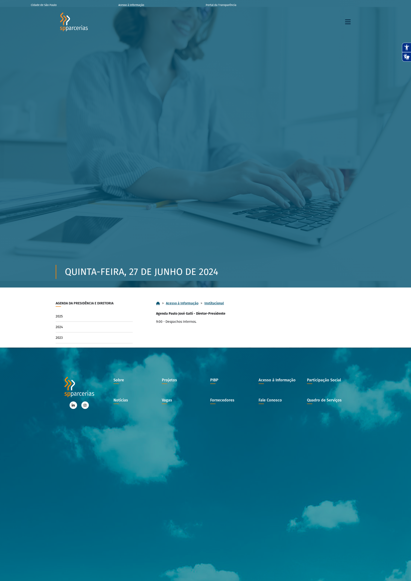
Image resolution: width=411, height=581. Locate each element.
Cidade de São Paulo (44, 5)
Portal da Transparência (221, 5)
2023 (59, 338)
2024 (59, 327)
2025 (59, 316)
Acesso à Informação (131, 5)
